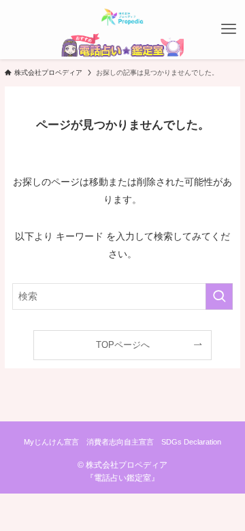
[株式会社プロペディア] (122, 16)
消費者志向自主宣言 (120, 442)
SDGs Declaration (191, 442)
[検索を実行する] (219, 296)
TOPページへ (123, 345)
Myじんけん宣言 (51, 442)
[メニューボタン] (228, 29)
